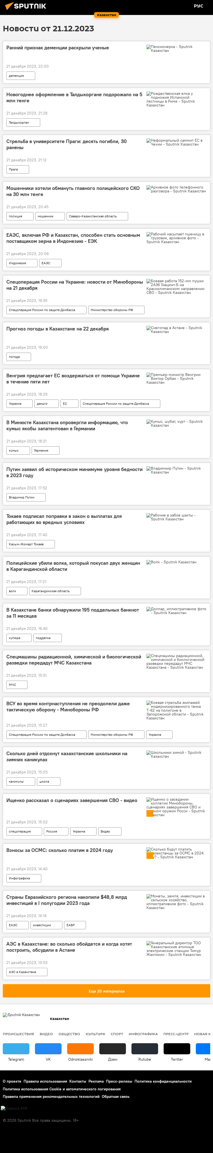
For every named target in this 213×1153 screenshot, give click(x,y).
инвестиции (42, 925)
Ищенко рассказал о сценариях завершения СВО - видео (71, 800)
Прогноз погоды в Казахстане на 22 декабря (57, 329)
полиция (15, 216)
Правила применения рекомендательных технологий (51, 1096)
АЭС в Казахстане (22, 972)
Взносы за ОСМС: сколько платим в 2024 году (59, 850)
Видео (105, 831)
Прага (13, 169)
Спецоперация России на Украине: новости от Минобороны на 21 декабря (74, 285)
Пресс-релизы (119, 1081)
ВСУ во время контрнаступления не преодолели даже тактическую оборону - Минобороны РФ (68, 707)
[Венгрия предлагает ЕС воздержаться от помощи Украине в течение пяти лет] (176, 378)
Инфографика (19, 878)
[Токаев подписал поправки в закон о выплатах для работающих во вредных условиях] (176, 517)
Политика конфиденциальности (163, 1081)
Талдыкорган (19, 122)
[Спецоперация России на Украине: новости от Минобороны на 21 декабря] (176, 286)
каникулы (16, 781)
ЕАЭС (46, 263)
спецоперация (20, 831)
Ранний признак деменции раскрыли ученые (57, 48)
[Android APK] (14, 1108)
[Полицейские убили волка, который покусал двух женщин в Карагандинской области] (176, 563)
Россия (51, 831)
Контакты (77, 1081)
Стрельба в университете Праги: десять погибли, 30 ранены (66, 144)
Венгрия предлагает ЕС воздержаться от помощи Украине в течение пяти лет (73, 379)
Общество (69, 1033)
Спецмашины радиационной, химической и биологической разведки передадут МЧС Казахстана (73, 660)
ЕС (65, 403)
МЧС (12, 685)
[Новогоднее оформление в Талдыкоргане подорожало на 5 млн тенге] (176, 99)
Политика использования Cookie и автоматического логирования (62, 1088)
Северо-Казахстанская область (93, 216)
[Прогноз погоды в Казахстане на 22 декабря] (176, 330)
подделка (43, 638)
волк (12, 591)
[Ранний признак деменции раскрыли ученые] (176, 48)
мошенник (46, 216)
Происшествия (18, 1033)
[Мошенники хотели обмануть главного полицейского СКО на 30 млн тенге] (176, 189)
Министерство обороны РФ (112, 310)
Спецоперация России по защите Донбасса (42, 310)
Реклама (96, 1081)
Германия (41, 450)
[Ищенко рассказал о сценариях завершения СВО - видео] (176, 807)
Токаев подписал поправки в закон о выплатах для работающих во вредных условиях (64, 519)
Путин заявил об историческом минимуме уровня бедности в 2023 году (74, 472)
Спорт (117, 1033)
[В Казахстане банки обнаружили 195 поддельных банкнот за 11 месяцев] (176, 611)
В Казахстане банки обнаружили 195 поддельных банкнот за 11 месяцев (72, 613)
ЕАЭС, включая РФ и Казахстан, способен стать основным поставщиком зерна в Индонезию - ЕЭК (73, 238)
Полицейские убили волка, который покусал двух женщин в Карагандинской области (73, 566)
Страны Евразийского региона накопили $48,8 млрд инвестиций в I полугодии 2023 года (66, 900)
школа (44, 781)
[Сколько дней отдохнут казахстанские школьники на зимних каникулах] (176, 754)
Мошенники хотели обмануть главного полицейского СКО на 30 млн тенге (73, 191)
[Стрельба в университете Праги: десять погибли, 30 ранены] (176, 142)
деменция (16, 75)
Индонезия (17, 263)
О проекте (12, 1081)
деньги (42, 403)
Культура (95, 1033)
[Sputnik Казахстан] (27, 10)
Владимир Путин (21, 497)
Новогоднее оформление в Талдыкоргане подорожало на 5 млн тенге (74, 97)
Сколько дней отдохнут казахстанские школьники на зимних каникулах (66, 756)
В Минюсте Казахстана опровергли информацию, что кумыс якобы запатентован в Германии (67, 425)
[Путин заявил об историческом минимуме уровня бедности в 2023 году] (176, 470)
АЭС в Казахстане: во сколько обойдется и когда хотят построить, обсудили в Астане (69, 947)
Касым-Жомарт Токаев (26, 544)
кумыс (14, 450)
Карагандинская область (51, 591)
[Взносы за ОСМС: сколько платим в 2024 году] (176, 853)
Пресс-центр (176, 1033)
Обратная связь (116, 1096)
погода (14, 357)
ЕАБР (71, 925)
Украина (15, 403)
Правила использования (45, 1081)
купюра (14, 638)
